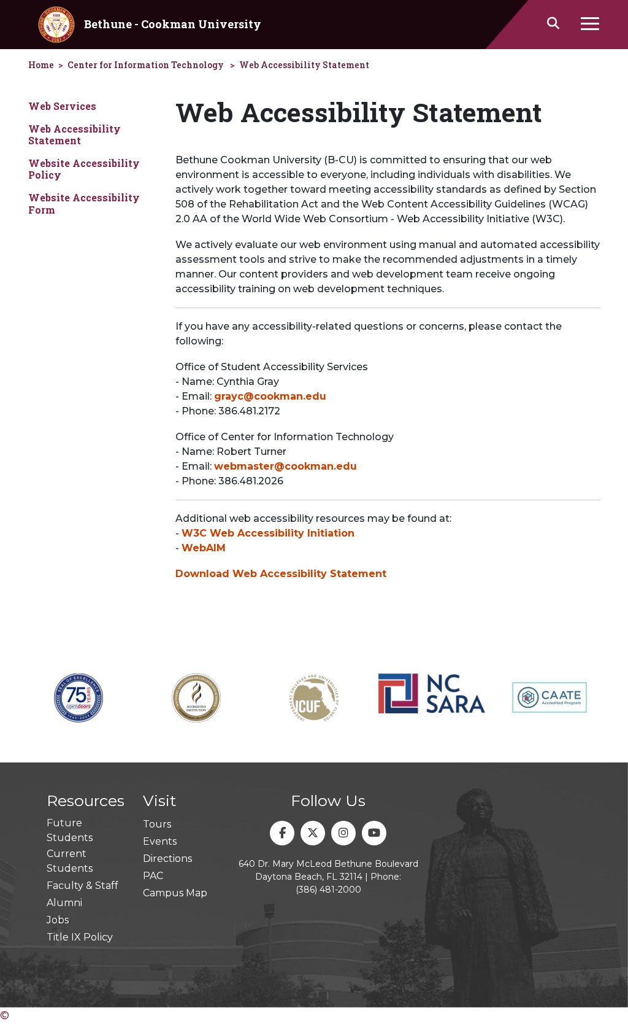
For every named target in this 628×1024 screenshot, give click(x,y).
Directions (167, 858)
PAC (153, 876)
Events (160, 841)
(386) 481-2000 (328, 889)
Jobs (58, 920)
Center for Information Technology (145, 65)
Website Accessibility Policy (84, 168)
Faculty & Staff (82, 885)
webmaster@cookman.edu (285, 466)
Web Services (62, 106)
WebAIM (204, 548)
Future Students (70, 830)
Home (41, 65)
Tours (157, 824)
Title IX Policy (80, 937)
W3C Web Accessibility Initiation (268, 533)
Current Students (70, 861)
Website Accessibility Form (84, 203)
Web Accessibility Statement (304, 65)
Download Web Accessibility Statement (280, 574)
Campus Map (175, 893)
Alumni (64, 903)
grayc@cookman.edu (270, 396)
